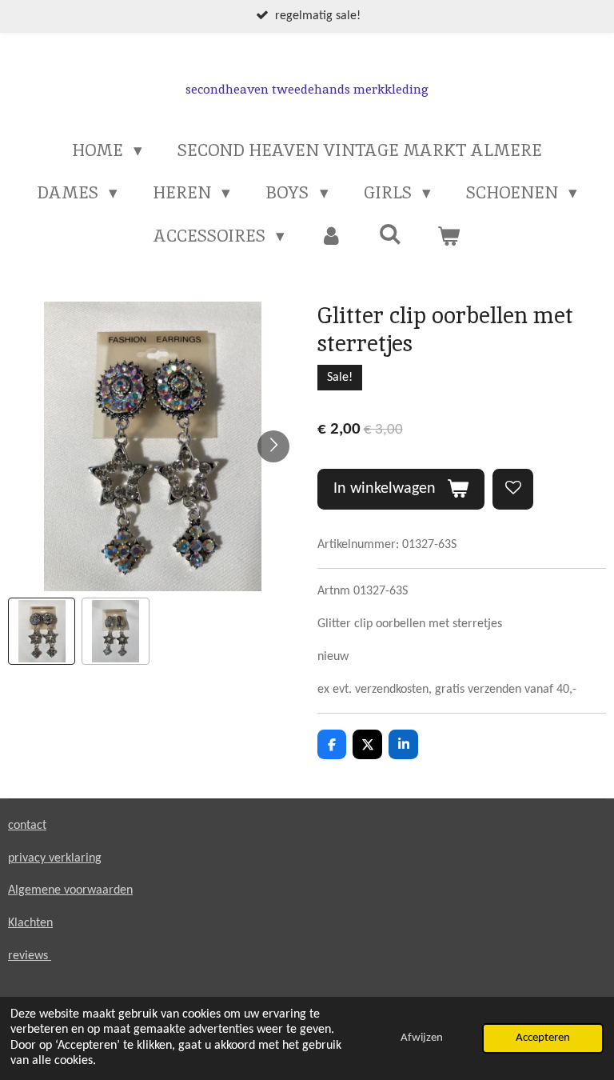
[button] (41, 631)
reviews (29, 956)
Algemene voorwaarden (70, 890)
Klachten (30, 923)
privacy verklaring (55, 858)
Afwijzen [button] (422, 1038)
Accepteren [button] (543, 1038)
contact (27, 825)
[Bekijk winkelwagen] (449, 236)
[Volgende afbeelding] (273, 446)
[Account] (331, 236)
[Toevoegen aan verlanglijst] (512, 489)
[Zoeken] (390, 234)
